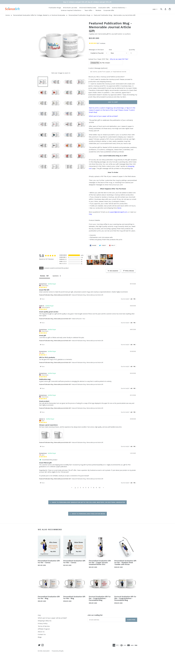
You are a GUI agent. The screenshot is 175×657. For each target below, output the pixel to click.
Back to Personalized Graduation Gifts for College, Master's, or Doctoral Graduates (88, 502)
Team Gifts (89, 10)
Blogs (40, 637)
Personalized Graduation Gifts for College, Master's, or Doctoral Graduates (39, 15)
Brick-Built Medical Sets (87, 7)
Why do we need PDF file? (119, 59)
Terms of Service (44, 626)
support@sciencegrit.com (118, 212)
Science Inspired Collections (72, 10)
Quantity (132, 49)
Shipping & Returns (44, 621)
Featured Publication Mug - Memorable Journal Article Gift (55, 295)
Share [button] (43, 299)
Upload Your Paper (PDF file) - (108, 59)
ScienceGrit (46, 651)
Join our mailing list (95, 615)
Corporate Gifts (108, 10)
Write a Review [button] (129, 271)
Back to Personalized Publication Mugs (88, 513)
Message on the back (96, 49)
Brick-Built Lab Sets (70, 7)
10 (99, 487)
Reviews (98, 10)
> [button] (103, 487)
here (119, 208)
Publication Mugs (55, 7)
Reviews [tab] (42, 276)
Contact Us (42, 634)
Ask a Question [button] (114, 271)
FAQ (90, 214)
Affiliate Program (44, 629)
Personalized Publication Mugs (79, 15)
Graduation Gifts (104, 7)
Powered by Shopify (57, 651)
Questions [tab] (56, 276)
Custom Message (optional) (97, 68)
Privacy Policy (42, 623)
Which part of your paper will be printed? (103, 116)
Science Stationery (119, 7)
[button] (132, 299)
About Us (41, 632)
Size (110, 49)
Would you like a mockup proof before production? (106, 77)
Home (5, 15)
